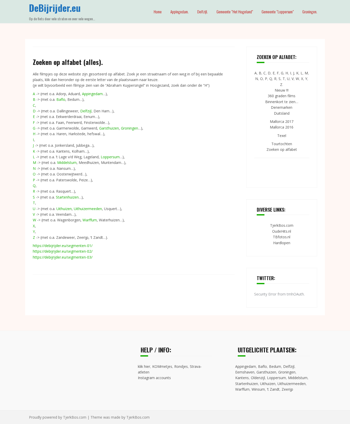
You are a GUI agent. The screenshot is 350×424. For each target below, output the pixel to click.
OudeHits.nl (281, 231)
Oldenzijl (258, 377)
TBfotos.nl (281, 236)
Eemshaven (244, 372)
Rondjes (181, 366)
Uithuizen (64, 208)
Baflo (60, 99)
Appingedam (92, 93)
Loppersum (110, 156)
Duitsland (282, 113)
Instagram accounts (154, 377)
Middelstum (67, 162)
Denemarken (281, 107)
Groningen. (309, 11)
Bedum (275, 366)
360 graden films (281, 95)
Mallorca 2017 (281, 121)
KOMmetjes (162, 366)
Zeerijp (287, 389)
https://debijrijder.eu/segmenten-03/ (62, 257)
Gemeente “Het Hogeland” (235, 11)
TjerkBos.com (281, 225)
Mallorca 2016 (281, 127)
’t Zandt (273, 389)
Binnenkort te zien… (281, 101)
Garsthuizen (109, 128)
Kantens (242, 377)
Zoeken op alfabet (281, 149)
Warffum (90, 220)
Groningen (129, 128)
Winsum (258, 389)
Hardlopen (281, 242)
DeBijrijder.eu (55, 7)
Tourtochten (281, 143)
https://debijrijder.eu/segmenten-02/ (62, 251)
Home (158, 11)
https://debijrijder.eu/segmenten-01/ (62, 245)
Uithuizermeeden (88, 208)
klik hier (144, 366)
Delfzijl (85, 111)
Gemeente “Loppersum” (278, 11)
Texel (281, 135)
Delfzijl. (202, 11)
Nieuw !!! (282, 90)
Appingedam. (179, 11)
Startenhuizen (67, 197)
